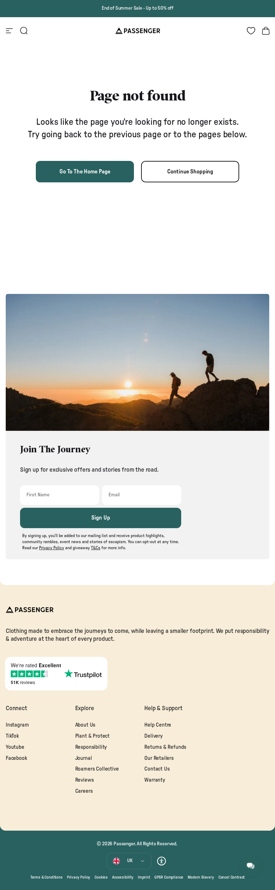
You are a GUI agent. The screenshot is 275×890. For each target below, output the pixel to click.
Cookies (101, 877)
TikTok (12, 736)
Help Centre (157, 725)
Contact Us (156, 769)
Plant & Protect (92, 736)
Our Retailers (159, 758)
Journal (83, 758)
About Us (85, 725)
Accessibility (123, 877)
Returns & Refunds (165, 747)
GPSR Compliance (168, 877)
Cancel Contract (231, 877)
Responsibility (91, 747)
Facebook (16, 758)
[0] (251, 31)
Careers (84, 791)
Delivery (153, 736)
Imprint (144, 877)
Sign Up (100, 518)
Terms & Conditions (46, 877)
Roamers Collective (97, 769)
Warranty (154, 780)
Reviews (84, 780)
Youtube (15, 747)
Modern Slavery (201, 877)
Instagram (17, 725)
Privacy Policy (79, 877)
